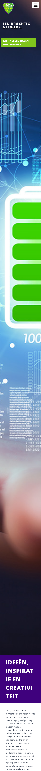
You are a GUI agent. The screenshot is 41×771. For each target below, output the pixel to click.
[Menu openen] (35, 5)
